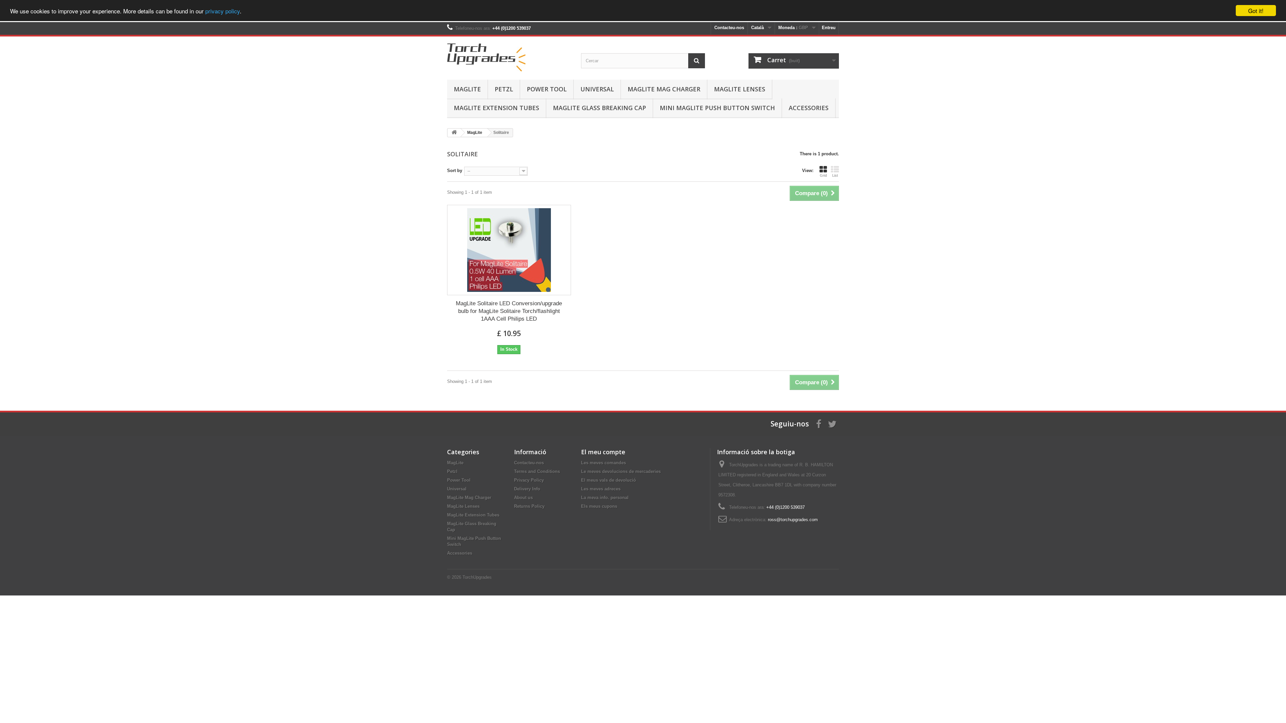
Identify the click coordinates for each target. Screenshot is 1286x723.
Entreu (829, 27)
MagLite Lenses (739, 89)
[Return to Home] (454, 133)
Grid (823, 175)
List (835, 175)
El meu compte (603, 452)
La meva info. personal (605, 497)
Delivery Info (527, 488)
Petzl (504, 89)
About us (523, 497)
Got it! (1256, 10)
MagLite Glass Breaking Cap (599, 108)
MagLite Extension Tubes (496, 108)
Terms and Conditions (537, 471)
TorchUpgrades (477, 577)
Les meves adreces (601, 488)
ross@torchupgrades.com (793, 519)
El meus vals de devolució (608, 480)
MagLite (467, 89)
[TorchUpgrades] (509, 56)
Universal (597, 89)
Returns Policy (529, 506)
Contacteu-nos (729, 27)
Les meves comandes (603, 462)
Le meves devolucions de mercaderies (621, 471)
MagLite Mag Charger (664, 89)
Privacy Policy (529, 480)
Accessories (809, 108)
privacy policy (222, 11)
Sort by (454, 170)
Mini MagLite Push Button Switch (717, 108)
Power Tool (547, 89)
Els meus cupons (599, 506)
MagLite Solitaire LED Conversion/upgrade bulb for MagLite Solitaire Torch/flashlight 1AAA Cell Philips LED (509, 311)
